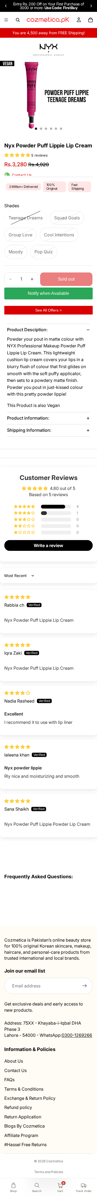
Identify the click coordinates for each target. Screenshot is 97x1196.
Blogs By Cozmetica (24, 1126)
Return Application (22, 1116)
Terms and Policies (48, 1172)
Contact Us (15, 1070)
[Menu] (6, 20)
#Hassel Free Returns (25, 1144)
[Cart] (90, 20)
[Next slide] (91, 6)
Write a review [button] (48, 545)
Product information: (28, 418)
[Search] (18, 20)
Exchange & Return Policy (30, 1098)
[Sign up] (84, 986)
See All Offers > (48, 310)
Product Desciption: (27, 329)
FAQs (9, 1079)
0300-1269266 (77, 1035)
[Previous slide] (6, 6)
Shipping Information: (29, 430)
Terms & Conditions (23, 1089)
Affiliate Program (21, 1135)
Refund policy (18, 1107)
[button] (17, 155)
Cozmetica (54, 1161)
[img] (17, 597)
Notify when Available (48, 293)
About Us (13, 1061)
